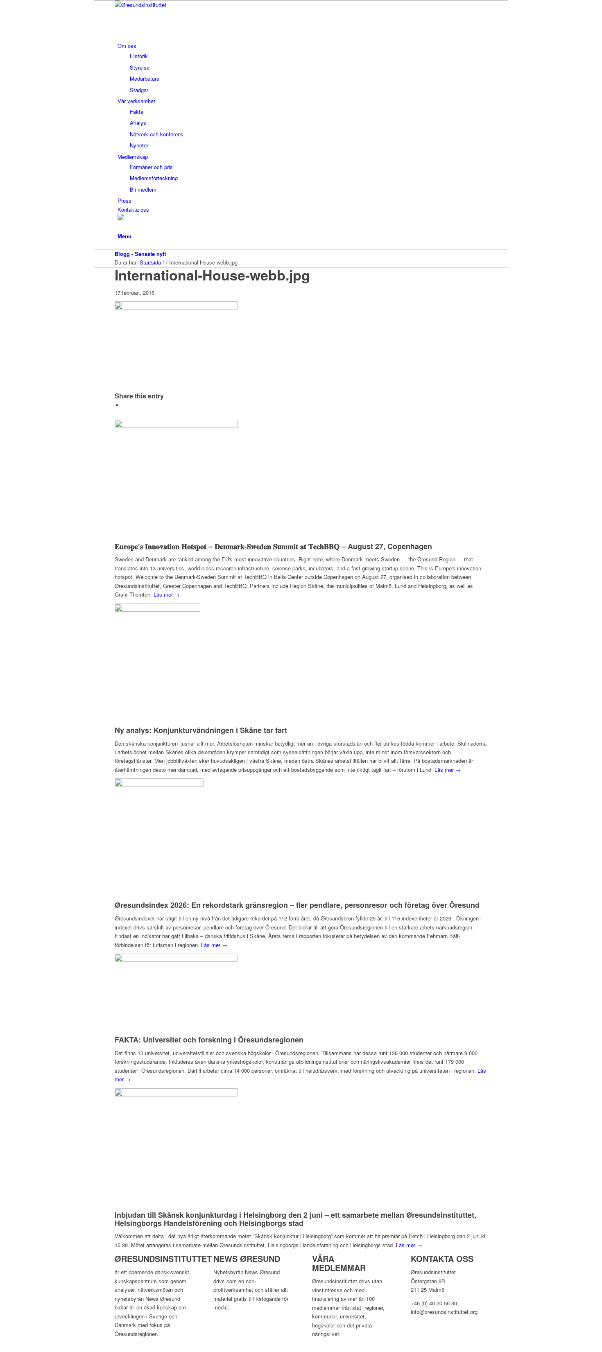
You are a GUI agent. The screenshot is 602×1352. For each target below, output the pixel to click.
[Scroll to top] (96, 1347)
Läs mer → (167, 594)
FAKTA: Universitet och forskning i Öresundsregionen (209, 1039)
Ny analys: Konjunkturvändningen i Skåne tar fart (201, 730)
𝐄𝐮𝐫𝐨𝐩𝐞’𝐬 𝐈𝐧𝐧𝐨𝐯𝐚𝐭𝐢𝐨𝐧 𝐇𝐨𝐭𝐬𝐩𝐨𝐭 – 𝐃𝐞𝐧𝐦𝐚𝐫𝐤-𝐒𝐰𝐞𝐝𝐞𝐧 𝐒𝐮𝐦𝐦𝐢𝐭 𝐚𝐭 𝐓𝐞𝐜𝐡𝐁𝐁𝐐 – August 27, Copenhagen (273, 546)
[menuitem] (302, 67)
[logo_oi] (176, 5)
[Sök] (120, 227)
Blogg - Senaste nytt (140, 254)
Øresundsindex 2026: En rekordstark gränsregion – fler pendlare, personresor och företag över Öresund (297, 905)
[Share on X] (125, 405)
